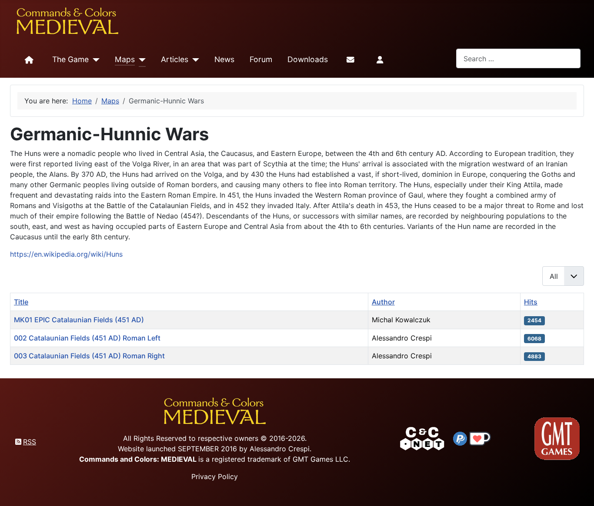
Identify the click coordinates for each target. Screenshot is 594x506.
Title (21, 302)
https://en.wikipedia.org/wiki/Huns (66, 254)
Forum (261, 59)
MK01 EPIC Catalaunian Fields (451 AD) (79, 319)
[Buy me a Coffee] (480, 437)
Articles (174, 59)
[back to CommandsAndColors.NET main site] (422, 437)
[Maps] (140, 60)
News (224, 59)
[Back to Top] (579, 489)
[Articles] (193, 60)
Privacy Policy (214, 476)
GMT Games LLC (320, 459)
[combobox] (518, 58)
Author (383, 302)
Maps (125, 59)
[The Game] (94, 60)
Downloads (307, 59)
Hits (530, 302)
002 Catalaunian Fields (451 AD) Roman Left (87, 338)
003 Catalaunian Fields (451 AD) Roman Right (89, 355)
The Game (70, 59)
